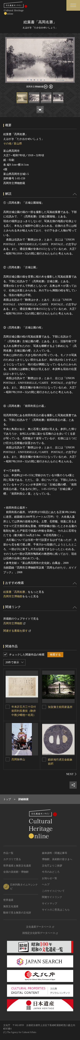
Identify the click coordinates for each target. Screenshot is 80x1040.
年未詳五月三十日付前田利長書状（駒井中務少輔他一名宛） (23, 710)
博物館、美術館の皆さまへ (57, 859)
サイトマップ (49, 903)
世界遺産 (8, 899)
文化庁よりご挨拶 (52, 865)
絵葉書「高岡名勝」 (15, 591)
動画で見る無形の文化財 (17, 912)
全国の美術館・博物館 (16, 871)
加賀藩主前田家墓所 (60, 707)
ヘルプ (46, 884)
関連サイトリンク (52, 897)
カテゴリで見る (12, 859)
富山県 (18, 143)
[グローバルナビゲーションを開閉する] (73, 5)
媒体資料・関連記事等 (54, 853)
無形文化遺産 (10, 906)
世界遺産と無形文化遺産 (17, 865)
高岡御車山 (18, 759)
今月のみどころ (51, 871)
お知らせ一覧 (49, 878)
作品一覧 (8, 853)
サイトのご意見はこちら (56, 909)
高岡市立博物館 (12, 596)
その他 (7, 143)
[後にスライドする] (71, 774)
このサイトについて (53, 890)
